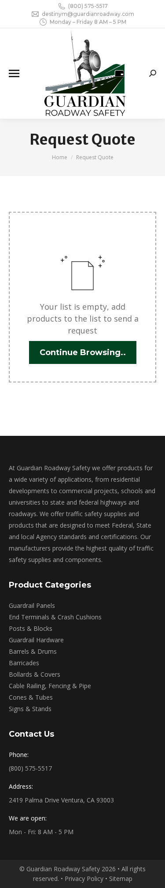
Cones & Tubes (31, 697)
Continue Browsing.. (83, 352)
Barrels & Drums (33, 651)
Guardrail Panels (32, 605)
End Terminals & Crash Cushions (55, 617)
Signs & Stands (30, 708)
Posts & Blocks (30, 628)
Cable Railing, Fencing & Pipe (50, 686)
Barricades (24, 663)
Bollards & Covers (34, 674)
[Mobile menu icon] (14, 73)
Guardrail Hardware (36, 640)
